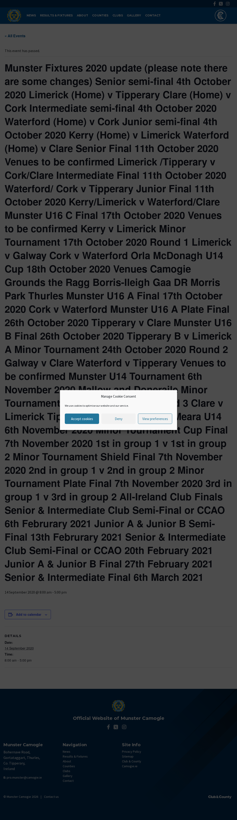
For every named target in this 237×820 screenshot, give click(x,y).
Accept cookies (82, 418)
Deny (118, 418)
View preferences (155, 418)
